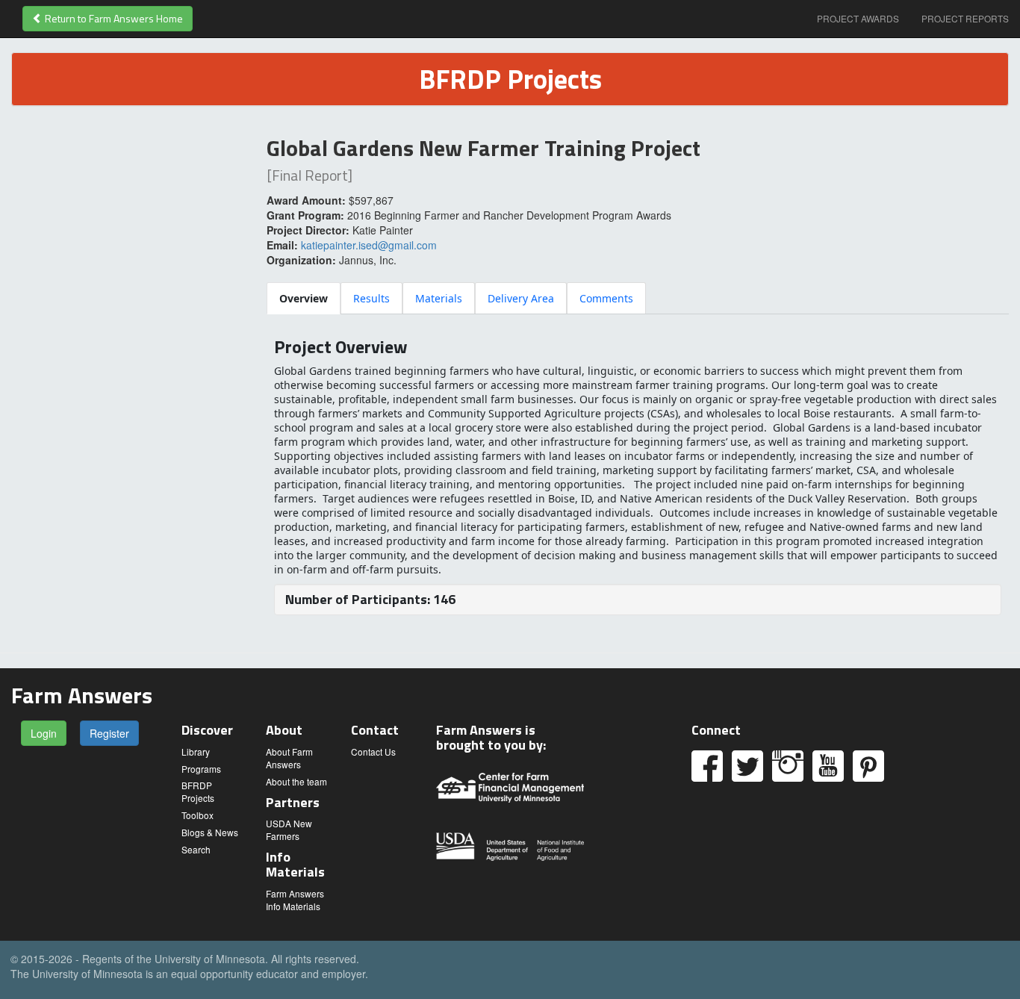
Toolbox (197, 815)
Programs (201, 768)
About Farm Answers (289, 758)
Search (196, 849)
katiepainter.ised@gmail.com (369, 244)
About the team (296, 781)
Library (195, 751)
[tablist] (638, 298)
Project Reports (965, 18)
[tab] (303, 298)
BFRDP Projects (197, 791)
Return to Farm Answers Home (113, 18)
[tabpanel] (638, 476)
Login (44, 733)
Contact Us (373, 751)
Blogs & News (209, 832)
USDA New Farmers (289, 829)
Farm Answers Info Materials (295, 899)
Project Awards (858, 18)
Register (109, 733)
